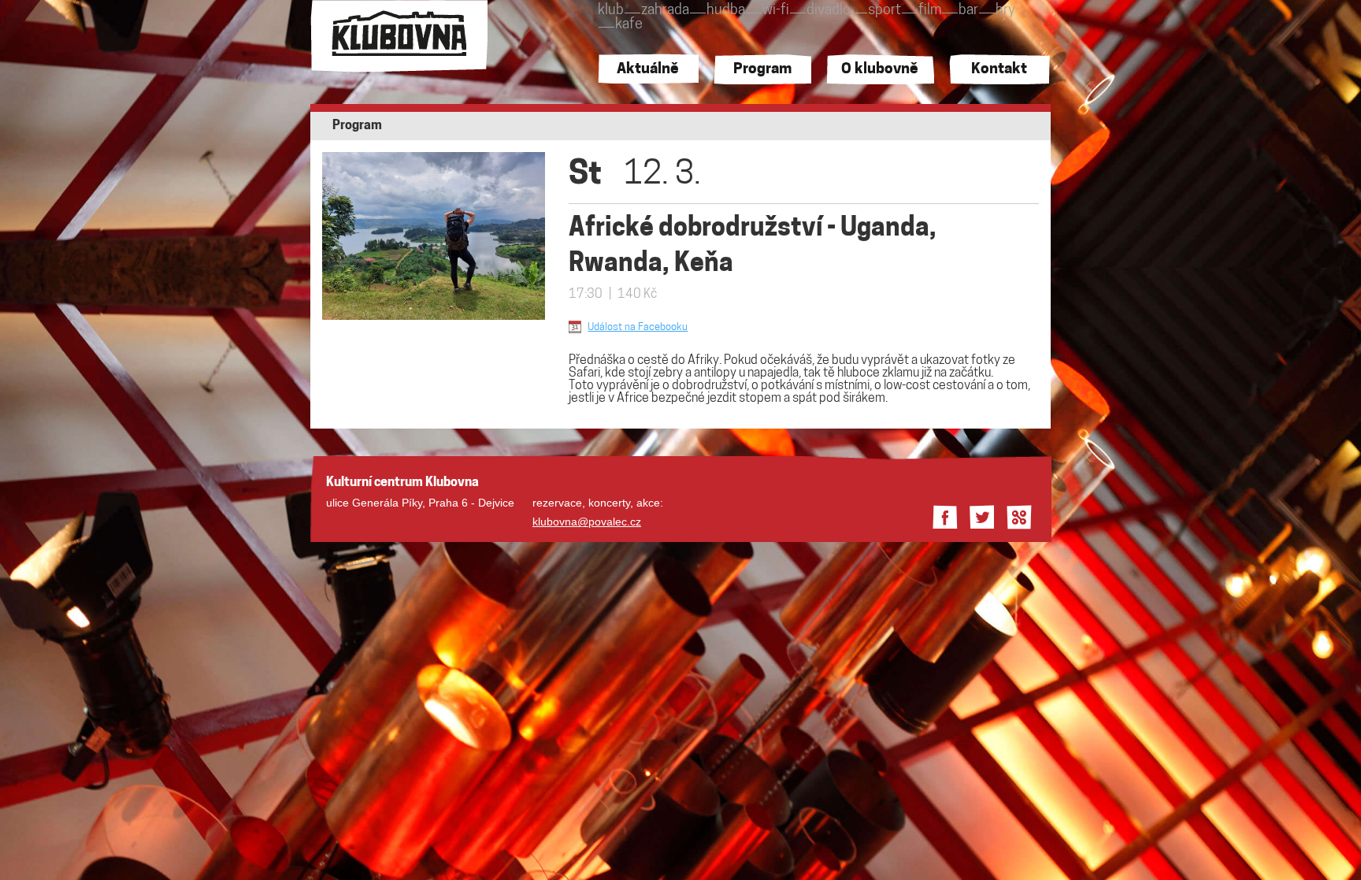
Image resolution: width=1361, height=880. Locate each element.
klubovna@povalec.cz (586, 521)
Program (762, 69)
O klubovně (879, 69)
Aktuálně (648, 69)
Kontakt (999, 69)
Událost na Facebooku (638, 327)
